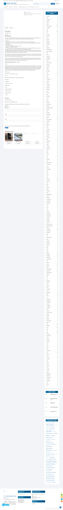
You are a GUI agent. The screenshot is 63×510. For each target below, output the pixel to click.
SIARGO (48, 322)
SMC (47, 332)
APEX (47, 31)
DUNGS (48, 97)
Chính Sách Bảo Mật (20, 502)
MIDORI (48, 227)
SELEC (48, 309)
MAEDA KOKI (48, 214)
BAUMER (48, 44)
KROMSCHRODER (49, 194)
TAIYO (47, 345)
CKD (47, 72)
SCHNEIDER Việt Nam (53, 444)
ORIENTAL (48, 265)
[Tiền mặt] (21, 494)
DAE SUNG (48, 84)
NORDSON (48, 254)
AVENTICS (48, 36)
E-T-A (47, 99)
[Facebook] (12, 502)
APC (47, 29)
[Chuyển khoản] (19, 494)
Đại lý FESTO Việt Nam (50, 464)
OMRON (48, 262)
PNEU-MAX (48, 280)
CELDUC (48, 64)
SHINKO (48, 319)
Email (6, 119)
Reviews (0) (11, 27)
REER (47, 287)
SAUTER (48, 304)
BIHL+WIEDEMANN (49, 51)
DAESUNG (48, 86)
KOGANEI (48, 187)
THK (47, 352)
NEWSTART (48, 244)
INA (47, 157)
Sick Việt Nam (49, 446)
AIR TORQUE (48, 19)
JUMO (47, 174)
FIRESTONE (48, 121)
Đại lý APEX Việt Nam (51, 461)
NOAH (47, 249)
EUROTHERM (48, 114)
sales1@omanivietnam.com (25, 0)
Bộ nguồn (47, 428)
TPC (47, 360)
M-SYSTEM (48, 212)
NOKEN (48, 252)
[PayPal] (22, 494)
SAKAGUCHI (48, 299)
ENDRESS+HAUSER (49, 107)
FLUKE (48, 122)
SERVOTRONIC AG (49, 312)
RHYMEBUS (48, 289)
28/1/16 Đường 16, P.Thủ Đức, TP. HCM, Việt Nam (10, 0)
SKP (47, 330)
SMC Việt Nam (49, 450)
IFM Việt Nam (53, 435)
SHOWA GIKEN (49, 320)
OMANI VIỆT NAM (11, 3)
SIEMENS (48, 325)
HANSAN (48, 137)
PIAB (47, 275)
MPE (47, 234)
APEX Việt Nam (50, 425)
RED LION (48, 285)
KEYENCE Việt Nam (49, 437)
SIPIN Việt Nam (49, 448)
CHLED (48, 69)
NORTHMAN (48, 257)
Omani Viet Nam (55, 508)
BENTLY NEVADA (49, 49)
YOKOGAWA (48, 380)
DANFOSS (48, 87)
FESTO (48, 117)
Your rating (6, 105)
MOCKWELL (48, 232)
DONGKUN (48, 96)
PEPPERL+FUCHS (49, 272)
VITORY (48, 370)
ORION (48, 267)
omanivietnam (31, 0)
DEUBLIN (48, 92)
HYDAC (48, 154)
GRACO (48, 132)
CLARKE (48, 74)
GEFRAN (48, 131)
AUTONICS (48, 34)
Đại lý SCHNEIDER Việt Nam (49, 474)
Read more (9, 143)
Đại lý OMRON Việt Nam (49, 470)
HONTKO (48, 149)
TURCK (48, 362)
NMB (47, 247)
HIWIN (48, 144)
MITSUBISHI (48, 229)
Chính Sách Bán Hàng (21, 499)
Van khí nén (48, 455)
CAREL (48, 61)
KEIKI (47, 177)
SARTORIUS (48, 302)
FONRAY (48, 124)
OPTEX (48, 264)
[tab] (6, 28)
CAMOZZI (48, 59)
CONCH (48, 77)
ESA (47, 111)
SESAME (48, 314)
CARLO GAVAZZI (49, 62)
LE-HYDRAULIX (49, 199)
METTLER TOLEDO (49, 224)
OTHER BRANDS (49, 269)
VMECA (48, 372)
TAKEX (48, 347)
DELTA (48, 91)
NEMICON (48, 242)
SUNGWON (48, 340)
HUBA (47, 152)
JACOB (48, 167)
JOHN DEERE (49, 169)
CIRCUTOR (48, 71)
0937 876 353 (18, 0)
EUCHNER (48, 112)
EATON (48, 101)
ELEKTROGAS (49, 104)
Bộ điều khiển (52, 428)
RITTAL (48, 290)
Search (53, 4)
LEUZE (48, 204)
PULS (47, 284)
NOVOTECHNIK (49, 259)
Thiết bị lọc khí (48, 452)
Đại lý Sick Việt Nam (50, 476)
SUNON (48, 342)
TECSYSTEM (48, 350)
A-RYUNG (48, 16)
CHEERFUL (48, 66)
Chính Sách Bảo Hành (21, 500)
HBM (47, 139)
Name (6, 114)
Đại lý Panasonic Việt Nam (51, 472)
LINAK (47, 207)
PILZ (47, 279)
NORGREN (48, 255)
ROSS (47, 294)
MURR (47, 239)
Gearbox (55, 433)
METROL (48, 222)
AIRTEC (48, 24)
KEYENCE (48, 179)
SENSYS (48, 310)
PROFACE (48, 282)
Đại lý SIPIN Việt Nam (50, 478)
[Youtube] (12, 504)
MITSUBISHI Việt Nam (48, 439)
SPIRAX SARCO (49, 335)
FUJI (47, 127)
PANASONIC (48, 270)
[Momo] (18, 494)
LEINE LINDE (48, 202)
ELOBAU (48, 106)
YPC (47, 382)
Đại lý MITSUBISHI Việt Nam (49, 469)
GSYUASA (48, 134)
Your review (7, 107)
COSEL (48, 82)
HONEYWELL (29, 12)
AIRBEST (48, 21)
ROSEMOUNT (49, 292)
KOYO (47, 192)
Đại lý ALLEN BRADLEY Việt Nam (51, 459)
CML (47, 76)
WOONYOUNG (49, 377)
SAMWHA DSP (49, 300)
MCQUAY (48, 219)
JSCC (47, 172)
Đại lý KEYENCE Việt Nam (50, 467)
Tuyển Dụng (33, 503)
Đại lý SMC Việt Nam (50, 480)
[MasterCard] (24, 494)
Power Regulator (48, 444)
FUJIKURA (48, 129)
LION (47, 209)
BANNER (48, 41)
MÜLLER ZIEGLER (49, 237)
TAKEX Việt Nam (55, 450)
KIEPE (47, 184)
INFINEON (48, 159)
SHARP (48, 315)
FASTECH (48, 116)
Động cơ (54, 482)
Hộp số (48, 435)
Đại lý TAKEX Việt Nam (49, 482)
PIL (47, 277)
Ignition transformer (30, 14)
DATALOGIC (48, 89)
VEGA (47, 367)
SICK (47, 324)
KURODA (48, 197)
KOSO (47, 189)
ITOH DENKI (48, 164)
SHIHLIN (48, 317)
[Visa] (20, 494)
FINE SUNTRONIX (49, 119)
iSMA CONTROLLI (49, 162)
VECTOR (48, 365)
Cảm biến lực (54, 431)
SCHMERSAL (48, 305)
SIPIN (47, 327)
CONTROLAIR (49, 79)
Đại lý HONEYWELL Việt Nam (33, 13)
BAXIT (47, 46)
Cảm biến (27, 13)
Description (6, 27)
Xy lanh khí (52, 457)
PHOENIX (48, 274)
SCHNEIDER (48, 307)
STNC (47, 337)
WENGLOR (48, 375)
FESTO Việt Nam (49, 433)
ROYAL (48, 295)
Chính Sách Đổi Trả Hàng (21, 501)
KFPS (47, 182)
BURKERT (48, 56)
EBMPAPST (48, 102)
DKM (47, 94)
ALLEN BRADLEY (49, 26)
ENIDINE (48, 109)
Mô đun (53, 439)
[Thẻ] (23, 494)
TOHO (47, 355)
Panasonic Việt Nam (50, 442)
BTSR (47, 54)
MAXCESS (48, 217)
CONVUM (48, 81)
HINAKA (48, 142)
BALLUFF (48, 39)
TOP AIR (48, 357)
